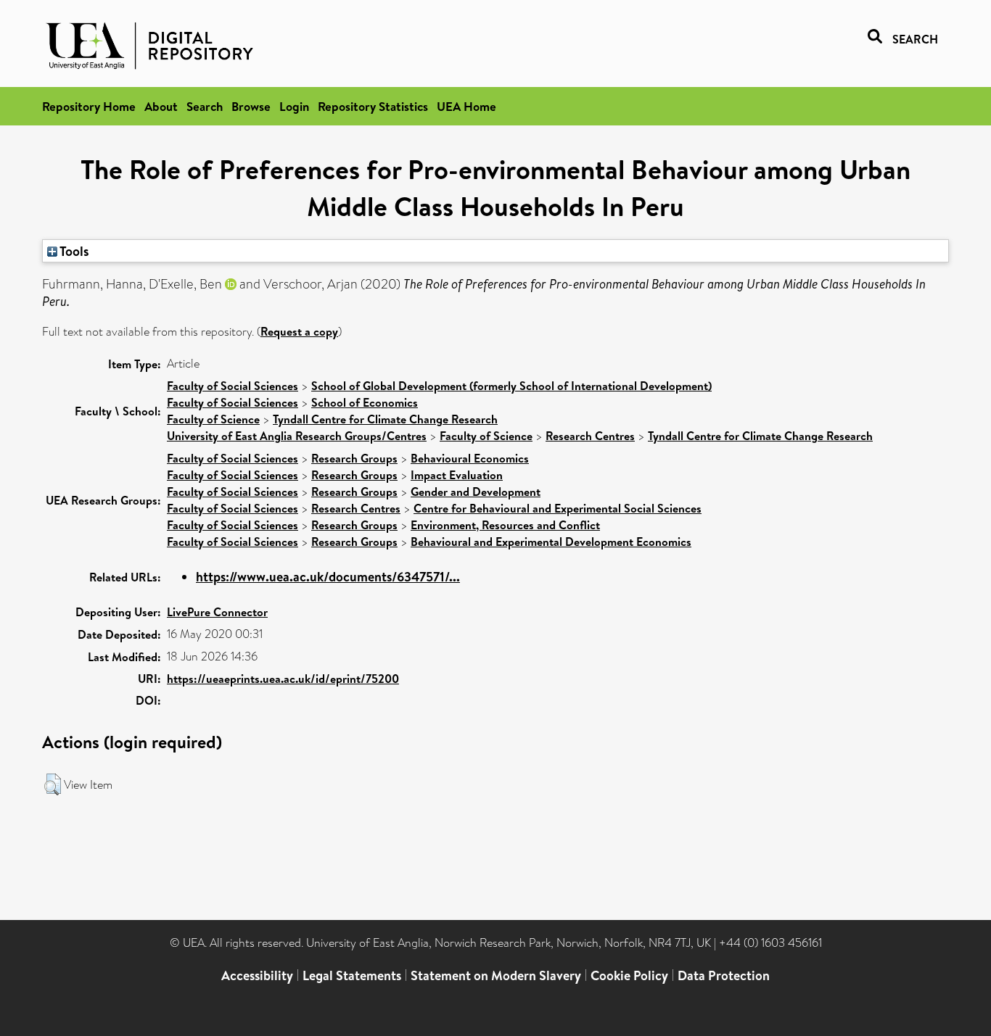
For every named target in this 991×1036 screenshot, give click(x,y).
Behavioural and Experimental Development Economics (551, 542)
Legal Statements (352, 975)
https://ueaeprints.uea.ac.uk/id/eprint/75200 (283, 679)
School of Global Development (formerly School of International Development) (511, 386)
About (161, 106)
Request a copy (299, 331)
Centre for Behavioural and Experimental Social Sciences (558, 508)
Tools (73, 250)
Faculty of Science (213, 419)
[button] (52, 784)
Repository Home (89, 106)
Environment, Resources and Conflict (505, 525)
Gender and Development (475, 492)
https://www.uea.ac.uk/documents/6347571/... (328, 577)
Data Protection (724, 975)
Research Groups (354, 458)
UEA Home (466, 106)
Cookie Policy (629, 975)
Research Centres (590, 436)
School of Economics (364, 402)
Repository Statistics (373, 106)
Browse (251, 106)
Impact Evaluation (457, 475)
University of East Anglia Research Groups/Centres (297, 436)
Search (204, 106)
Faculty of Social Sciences (232, 386)
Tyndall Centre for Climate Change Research (385, 419)
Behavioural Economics (470, 458)
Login (294, 106)
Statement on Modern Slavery (496, 975)
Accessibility (257, 975)
